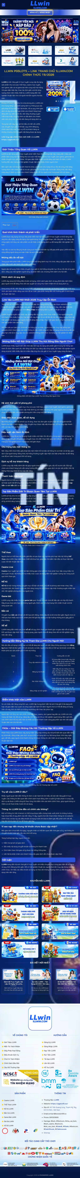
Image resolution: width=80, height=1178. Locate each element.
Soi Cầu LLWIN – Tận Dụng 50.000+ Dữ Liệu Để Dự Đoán (40, 983)
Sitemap (47, 1133)
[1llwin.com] (40, 5)
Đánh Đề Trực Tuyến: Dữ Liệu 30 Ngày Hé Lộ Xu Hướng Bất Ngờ (13, 983)
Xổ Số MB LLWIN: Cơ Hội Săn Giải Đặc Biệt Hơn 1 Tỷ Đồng (67, 983)
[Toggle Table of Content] (13, 225)
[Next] (74, 30)
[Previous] (6, 30)
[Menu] (3, 4)
